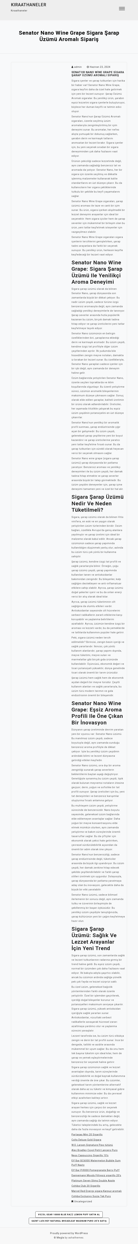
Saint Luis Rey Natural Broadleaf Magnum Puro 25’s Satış (69, 1221)
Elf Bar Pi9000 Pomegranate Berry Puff (96, 1170)
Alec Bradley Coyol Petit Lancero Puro (95, 1150)
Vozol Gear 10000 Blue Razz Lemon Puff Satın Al (69, 1214)
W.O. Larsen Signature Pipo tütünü (92, 1145)
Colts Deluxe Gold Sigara (86, 1139)
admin (78, 67)
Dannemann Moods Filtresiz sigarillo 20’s (96, 1175)
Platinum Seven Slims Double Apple (93, 1180)
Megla (60, 1237)
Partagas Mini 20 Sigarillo (87, 1134)
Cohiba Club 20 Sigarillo (86, 1185)
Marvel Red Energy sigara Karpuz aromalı (97, 1191)
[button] (122, 9)
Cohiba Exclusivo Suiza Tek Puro (91, 1196)
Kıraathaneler (28, 4)
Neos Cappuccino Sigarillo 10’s (90, 1155)
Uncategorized (83, 1201)
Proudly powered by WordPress (69, 1233)
